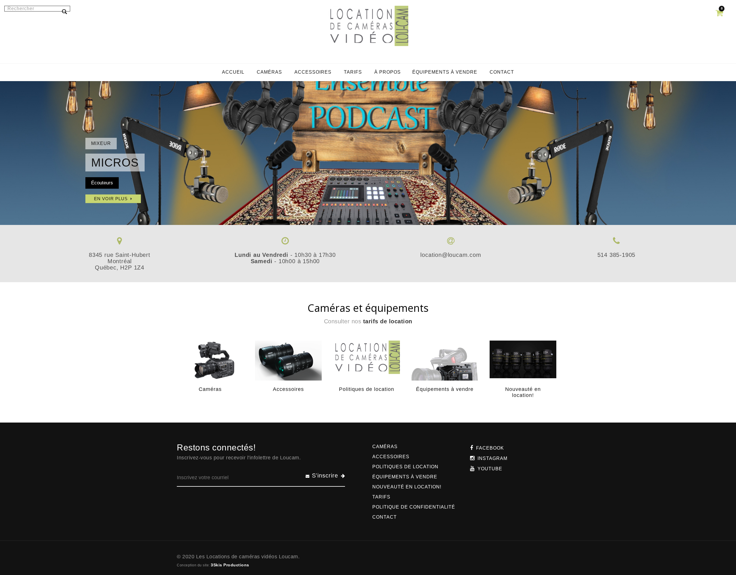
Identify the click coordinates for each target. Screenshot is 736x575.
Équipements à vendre (445, 389)
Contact (384, 517)
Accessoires (288, 389)
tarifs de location (387, 321)
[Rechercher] (64, 11)
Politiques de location (366, 389)
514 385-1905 (616, 255)
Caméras (210, 389)
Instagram (492, 458)
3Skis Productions (230, 565)
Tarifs (381, 496)
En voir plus (111, 198)
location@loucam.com (450, 255)
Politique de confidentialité (413, 507)
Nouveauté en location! (523, 392)
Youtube (490, 468)
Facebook (490, 448)
